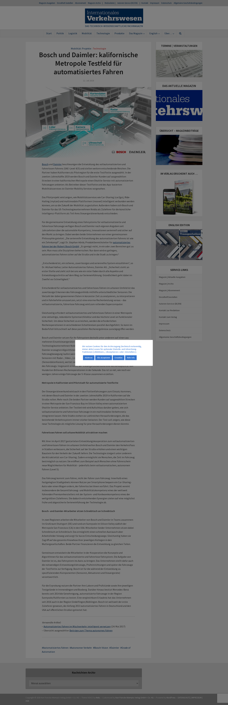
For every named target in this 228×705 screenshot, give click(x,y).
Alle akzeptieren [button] (103, 357)
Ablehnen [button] (89, 357)
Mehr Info (131, 357)
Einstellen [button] (119, 357)
